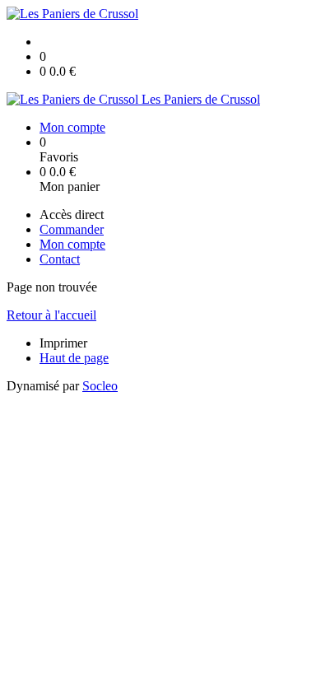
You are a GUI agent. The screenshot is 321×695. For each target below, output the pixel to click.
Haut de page (74, 358)
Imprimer (63, 343)
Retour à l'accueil (51, 315)
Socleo (100, 386)
